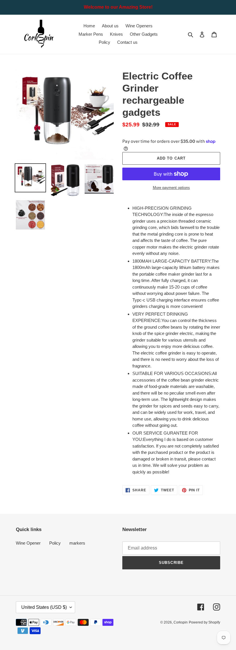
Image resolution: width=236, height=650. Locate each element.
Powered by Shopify (204, 622)
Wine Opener (28, 543)
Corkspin (181, 622)
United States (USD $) (44, 607)
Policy (55, 543)
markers (77, 543)
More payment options (171, 187)
